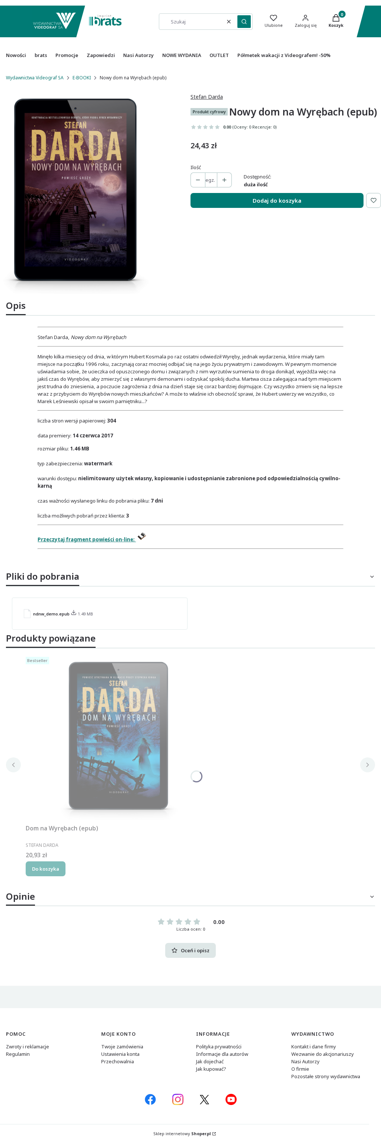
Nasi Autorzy (305, 1061)
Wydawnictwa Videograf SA (35, 78)
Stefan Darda (206, 96)
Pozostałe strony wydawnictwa (325, 1076)
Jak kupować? (211, 1069)
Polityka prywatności (218, 1046)
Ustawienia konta (120, 1054)
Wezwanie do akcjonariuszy (322, 1054)
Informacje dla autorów (222, 1054)
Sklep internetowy (182, 1133)
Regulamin (18, 1054)
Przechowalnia (117, 1061)
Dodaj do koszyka (277, 200)
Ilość (195, 167)
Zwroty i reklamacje (27, 1046)
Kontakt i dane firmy (313, 1046)
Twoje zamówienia (122, 1046)
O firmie (300, 1069)
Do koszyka (45, 868)
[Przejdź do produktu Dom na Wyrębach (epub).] (119, 737)
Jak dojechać (210, 1061)
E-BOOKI (82, 78)
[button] (244, 21)
